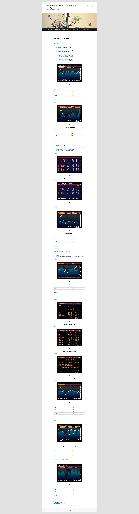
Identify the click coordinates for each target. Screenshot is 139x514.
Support (84, 29)
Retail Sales (67, 505)
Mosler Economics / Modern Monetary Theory (61, 6)
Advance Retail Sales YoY (60, 52)
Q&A (81, 29)
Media (77, 29)
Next (91, 32)
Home (48, 29)
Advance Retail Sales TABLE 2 (61, 55)
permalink (76, 506)
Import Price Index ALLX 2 (60, 50)
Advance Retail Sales (59, 51)
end (56, 102)
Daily (64, 505)
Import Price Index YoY (60, 47)
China (62, 505)
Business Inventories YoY (60, 60)
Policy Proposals (72, 29)
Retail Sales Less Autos (60, 58)
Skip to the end (56, 43)
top (54, 102)
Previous (87, 32)
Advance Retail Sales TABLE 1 (61, 54)
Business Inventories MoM (60, 59)
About (51, 29)
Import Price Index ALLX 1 (60, 48)
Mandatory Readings (57, 29)
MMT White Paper (65, 29)
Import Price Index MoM (60, 46)
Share (62, 503)
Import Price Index (60, 506)
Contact (88, 29)
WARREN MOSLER (66, 32)
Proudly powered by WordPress (69, 510)
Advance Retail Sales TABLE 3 (61, 56)
